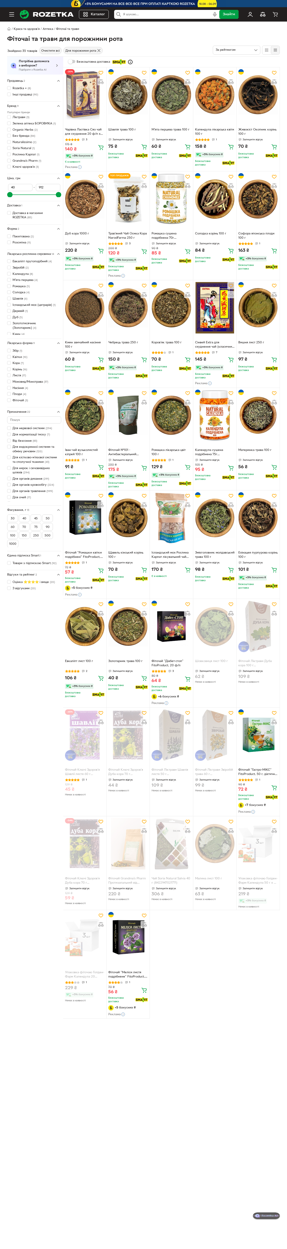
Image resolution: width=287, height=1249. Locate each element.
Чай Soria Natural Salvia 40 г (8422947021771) (171, 880)
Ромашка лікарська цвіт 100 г (169, 452)
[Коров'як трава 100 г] (171, 307)
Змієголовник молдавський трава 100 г (215, 554)
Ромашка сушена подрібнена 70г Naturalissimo (164, 236)
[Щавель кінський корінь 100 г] (128, 518)
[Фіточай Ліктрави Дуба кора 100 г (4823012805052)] (258, 626)
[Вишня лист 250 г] (258, 307)
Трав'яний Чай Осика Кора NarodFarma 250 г (127, 235)
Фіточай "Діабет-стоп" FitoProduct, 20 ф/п (167, 663)
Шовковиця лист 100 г (211, 661)
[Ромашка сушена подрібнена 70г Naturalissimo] (171, 199)
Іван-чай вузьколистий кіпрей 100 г (81, 452)
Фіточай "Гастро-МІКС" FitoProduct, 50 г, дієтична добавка (257, 772)
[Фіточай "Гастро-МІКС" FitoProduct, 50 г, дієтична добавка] (258, 735)
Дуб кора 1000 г (77, 233)
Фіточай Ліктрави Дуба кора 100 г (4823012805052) (255, 664)
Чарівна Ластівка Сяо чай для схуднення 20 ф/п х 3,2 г (83, 132)
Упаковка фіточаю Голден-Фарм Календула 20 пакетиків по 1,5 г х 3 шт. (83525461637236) (84, 975)
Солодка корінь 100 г (210, 233)
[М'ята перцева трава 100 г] (171, 95)
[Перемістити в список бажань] (100, 72)
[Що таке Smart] (130, 62)
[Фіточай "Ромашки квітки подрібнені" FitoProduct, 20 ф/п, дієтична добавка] (84, 518)
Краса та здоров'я (27, 29)
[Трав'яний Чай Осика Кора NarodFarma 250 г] (128, 199)
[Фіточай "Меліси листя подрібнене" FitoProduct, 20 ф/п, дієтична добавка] (128, 937)
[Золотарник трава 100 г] (128, 626)
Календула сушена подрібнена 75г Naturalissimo (209, 453)
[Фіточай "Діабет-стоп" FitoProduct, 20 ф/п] (171, 626)
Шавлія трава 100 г (122, 129)
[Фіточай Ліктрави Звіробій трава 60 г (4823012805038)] (215, 735)
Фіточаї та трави (67, 29)
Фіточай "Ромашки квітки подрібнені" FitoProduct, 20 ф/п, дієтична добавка (83, 555)
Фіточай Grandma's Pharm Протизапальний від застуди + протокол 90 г (127, 881)
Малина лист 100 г (208, 878)
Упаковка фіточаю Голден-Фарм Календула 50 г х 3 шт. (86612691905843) (258, 881)
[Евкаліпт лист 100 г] (84, 626)
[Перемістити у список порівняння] (100, 81)
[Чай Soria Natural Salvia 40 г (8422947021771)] (171, 843)
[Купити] (100, 147)
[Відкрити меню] (11, 14)
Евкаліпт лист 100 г (79, 661)
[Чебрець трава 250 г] (128, 307)
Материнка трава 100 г (255, 450)
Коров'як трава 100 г (167, 342)
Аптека (48, 29)
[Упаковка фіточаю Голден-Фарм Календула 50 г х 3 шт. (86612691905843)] (258, 843)
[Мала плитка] (275, 50)
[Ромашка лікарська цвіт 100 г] (171, 415)
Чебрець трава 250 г (123, 342)
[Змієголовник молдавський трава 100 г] (215, 518)
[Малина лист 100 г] (215, 843)
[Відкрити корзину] (275, 14)
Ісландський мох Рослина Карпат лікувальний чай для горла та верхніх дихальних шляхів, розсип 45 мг (170, 555)
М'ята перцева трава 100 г (170, 129)
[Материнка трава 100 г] (258, 415)
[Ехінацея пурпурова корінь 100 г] (258, 518)
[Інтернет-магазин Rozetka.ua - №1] (47, 14)
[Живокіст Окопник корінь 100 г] (258, 95)
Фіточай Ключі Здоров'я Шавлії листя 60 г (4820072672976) (82, 772)
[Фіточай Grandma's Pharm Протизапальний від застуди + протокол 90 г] (128, 843)
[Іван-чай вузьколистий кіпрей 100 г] (84, 415)
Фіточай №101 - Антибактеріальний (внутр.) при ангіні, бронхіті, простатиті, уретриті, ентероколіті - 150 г (125, 453)
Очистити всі (50, 50)
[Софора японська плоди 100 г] (258, 199)
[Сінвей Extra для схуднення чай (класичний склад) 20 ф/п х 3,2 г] (215, 307)
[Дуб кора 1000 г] (84, 199)
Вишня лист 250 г (251, 342)
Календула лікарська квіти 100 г (214, 131)
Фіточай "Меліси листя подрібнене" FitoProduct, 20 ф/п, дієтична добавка (127, 975)
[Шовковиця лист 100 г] (215, 626)
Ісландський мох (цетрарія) (34, 305)
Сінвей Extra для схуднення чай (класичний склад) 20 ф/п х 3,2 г (214, 345)
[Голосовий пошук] (214, 14)
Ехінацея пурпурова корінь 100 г (258, 554)
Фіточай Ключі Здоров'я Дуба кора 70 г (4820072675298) (125, 772)
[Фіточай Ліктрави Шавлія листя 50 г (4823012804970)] (171, 735)
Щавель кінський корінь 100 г (125, 554)
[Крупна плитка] (266, 50)
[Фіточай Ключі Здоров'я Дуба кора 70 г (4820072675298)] (128, 735)
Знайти (229, 14)
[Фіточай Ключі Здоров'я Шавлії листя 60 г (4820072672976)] (84, 735)
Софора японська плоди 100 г (256, 235)
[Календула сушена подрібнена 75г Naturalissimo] (215, 415)
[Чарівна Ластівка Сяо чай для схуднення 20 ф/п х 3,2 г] (84, 95)
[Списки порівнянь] (262, 14)
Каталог (98, 14)
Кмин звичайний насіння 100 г (83, 344)
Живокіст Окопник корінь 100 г (257, 131)
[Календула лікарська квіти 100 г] (215, 95)
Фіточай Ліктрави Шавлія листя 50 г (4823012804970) (170, 772)
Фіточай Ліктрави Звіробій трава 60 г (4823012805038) (214, 772)
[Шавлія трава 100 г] (128, 95)
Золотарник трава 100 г (125, 661)
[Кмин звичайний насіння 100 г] (84, 307)
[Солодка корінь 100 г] (215, 199)
